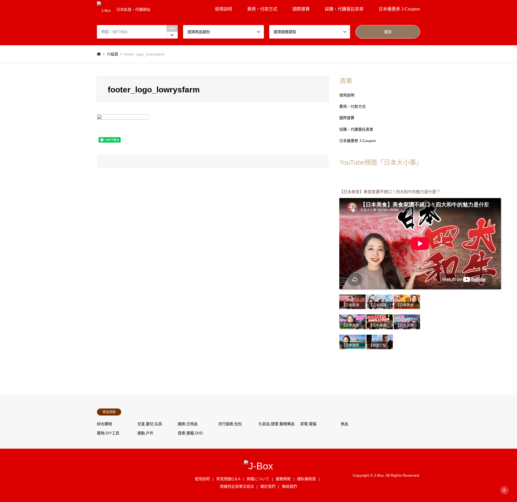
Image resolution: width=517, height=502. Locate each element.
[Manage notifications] (504, 490)
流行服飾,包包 (230, 424)
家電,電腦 (308, 424)
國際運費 (301, 9)
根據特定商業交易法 (237, 486)
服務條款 (283, 479)
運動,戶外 (145, 433)
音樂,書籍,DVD (190, 433)
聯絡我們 (289, 486)
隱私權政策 (306, 479)
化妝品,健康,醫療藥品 (276, 424)
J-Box (379, 475)
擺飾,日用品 (188, 424)
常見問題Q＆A (228, 479)
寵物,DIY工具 (108, 433)
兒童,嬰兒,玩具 (149, 424)
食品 (344, 424)
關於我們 (267, 486)
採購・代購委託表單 (344, 9)
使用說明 (223, 9)
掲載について (258, 479)
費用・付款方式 (262, 9)
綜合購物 (104, 424)
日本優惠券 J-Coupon (399, 9)
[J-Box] (258, 466)
